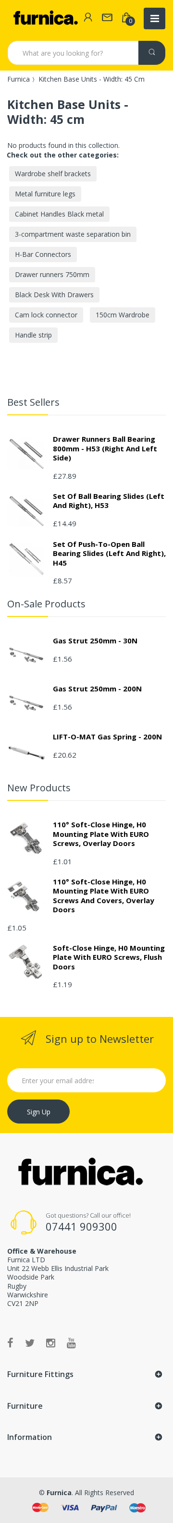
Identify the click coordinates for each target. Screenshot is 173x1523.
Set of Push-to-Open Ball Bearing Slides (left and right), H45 (109, 553)
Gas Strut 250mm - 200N (97, 688)
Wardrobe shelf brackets (53, 173)
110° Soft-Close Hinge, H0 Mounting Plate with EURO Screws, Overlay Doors (101, 834)
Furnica (18, 79)
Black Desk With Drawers (54, 294)
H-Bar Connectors (43, 254)
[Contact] (107, 18)
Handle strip (33, 334)
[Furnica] (45, 18)
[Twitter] (30, 1342)
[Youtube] (71, 1342)
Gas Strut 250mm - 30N (95, 640)
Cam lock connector (46, 314)
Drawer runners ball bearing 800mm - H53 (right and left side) (105, 448)
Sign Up (38, 1111)
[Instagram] (50, 1342)
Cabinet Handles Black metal (59, 213)
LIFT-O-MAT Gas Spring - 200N (107, 736)
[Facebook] (10, 1342)
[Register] (88, 18)
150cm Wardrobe (122, 314)
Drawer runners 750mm (52, 274)
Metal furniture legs (45, 193)
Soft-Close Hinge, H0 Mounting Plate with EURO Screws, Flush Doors (109, 957)
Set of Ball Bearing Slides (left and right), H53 (108, 500)
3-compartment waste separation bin (73, 234)
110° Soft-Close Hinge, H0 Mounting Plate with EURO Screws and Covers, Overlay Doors (103, 896)
